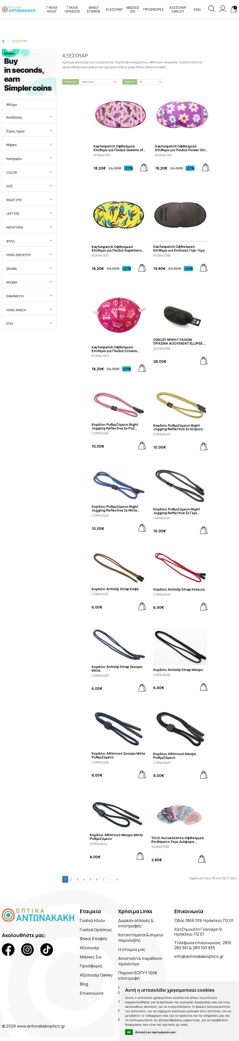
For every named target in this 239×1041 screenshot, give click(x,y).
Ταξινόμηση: (70, 81)
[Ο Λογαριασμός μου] (222, 11)
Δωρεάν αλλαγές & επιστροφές (135, 923)
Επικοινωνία (91, 993)
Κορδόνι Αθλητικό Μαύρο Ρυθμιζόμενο (174, 756)
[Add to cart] (144, 167)
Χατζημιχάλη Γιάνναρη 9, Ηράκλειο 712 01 (198, 931)
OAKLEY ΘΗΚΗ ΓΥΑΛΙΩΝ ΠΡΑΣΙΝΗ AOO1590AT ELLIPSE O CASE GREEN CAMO (179, 341)
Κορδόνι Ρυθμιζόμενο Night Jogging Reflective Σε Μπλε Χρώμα (115, 508)
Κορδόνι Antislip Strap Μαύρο (178, 670)
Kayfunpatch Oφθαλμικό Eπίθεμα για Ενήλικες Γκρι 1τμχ (179, 248)
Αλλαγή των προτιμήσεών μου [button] (155, 1032)
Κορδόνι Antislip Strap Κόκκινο (179, 589)
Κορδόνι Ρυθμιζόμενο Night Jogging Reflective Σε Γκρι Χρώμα (176, 511)
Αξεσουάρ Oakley (96, 975)
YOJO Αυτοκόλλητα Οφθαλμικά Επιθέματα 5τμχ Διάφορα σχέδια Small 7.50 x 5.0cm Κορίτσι (177, 840)
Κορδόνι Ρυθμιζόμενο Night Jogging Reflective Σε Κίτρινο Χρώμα (178, 427)
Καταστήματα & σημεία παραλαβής (140, 937)
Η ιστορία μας (131, 949)
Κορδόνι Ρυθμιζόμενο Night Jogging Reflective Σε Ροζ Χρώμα (115, 426)
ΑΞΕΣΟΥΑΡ (114, 9)
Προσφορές (91, 966)
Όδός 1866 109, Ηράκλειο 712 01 (203, 920)
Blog (84, 984)
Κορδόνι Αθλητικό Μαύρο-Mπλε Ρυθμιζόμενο (116, 837)
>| (117, 879)
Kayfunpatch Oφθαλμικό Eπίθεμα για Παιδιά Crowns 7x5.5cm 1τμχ (114, 349)
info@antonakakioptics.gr (199, 956)
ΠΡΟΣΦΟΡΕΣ (153, 9)
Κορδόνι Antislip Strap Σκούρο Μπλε (117, 668)
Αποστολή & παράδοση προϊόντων (140, 961)
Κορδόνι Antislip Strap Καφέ (115, 589)
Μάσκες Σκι (91, 957)
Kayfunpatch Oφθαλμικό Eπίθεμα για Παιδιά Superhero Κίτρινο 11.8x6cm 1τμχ (117, 248)
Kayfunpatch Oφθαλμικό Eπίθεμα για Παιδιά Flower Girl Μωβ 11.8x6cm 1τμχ (180, 148)
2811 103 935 (204, 948)
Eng (197, 9)
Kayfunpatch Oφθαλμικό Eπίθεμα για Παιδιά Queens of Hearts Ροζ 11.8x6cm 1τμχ (118, 148)
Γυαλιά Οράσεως (96, 929)
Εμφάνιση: (129, 81)
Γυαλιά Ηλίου (92, 920)
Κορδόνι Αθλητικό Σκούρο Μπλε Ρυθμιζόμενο (118, 755)
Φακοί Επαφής (94, 938)
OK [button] (129, 1032)
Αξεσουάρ (89, 948)
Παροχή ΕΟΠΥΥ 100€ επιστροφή (137, 975)
